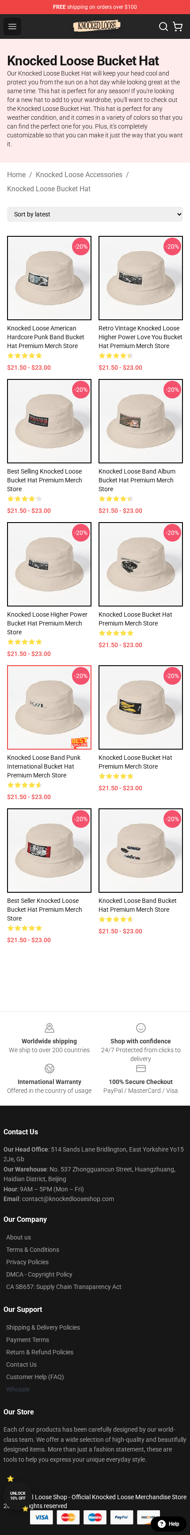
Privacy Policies (27, 1262)
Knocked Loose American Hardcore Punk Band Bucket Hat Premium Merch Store (45, 337)
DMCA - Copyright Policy (39, 1274)
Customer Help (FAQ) (35, 1376)
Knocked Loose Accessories (79, 175)
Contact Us (21, 1364)
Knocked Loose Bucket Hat (49, 189)
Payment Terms (27, 1339)
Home (16, 175)
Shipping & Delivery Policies (43, 1327)
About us (18, 1237)
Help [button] (174, 1524)
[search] (163, 26)
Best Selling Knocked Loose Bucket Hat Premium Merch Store (44, 480)
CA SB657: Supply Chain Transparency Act (64, 1286)
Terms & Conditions (32, 1249)
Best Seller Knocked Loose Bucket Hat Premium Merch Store (44, 909)
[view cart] (177, 26)
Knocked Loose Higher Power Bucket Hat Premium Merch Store (47, 623)
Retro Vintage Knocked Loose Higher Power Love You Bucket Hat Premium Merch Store (140, 337)
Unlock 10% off (18, 1496)
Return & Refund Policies (39, 1352)
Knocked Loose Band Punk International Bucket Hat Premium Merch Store (43, 766)
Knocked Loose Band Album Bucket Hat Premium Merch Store (137, 480)
